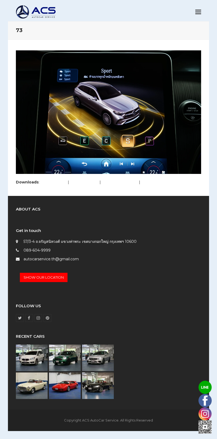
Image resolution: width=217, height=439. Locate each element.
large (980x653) (84, 182)
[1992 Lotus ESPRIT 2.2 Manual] (65, 385)
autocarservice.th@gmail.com (51, 259)
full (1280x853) (53, 182)
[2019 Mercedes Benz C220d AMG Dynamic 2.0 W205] (98, 357)
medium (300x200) (120, 182)
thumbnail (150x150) (159, 182)
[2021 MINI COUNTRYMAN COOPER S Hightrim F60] (65, 357)
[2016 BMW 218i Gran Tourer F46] (32, 357)
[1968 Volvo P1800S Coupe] (32, 385)
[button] (198, 12)
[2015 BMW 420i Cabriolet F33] (98, 385)
